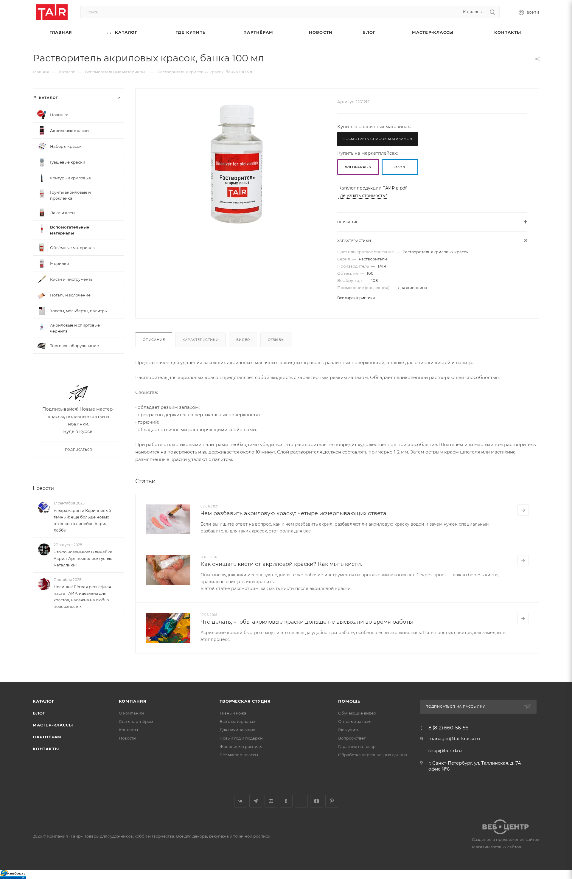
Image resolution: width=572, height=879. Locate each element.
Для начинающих (237, 729)
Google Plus (301, 801)
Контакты (46, 748)
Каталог (44, 701)
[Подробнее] (523, 510)
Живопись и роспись (241, 746)
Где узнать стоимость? (362, 195)
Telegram (255, 801)
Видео (243, 340)
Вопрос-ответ (352, 738)
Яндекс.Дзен (316, 801)
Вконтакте (240, 801)
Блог (39, 713)
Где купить (348, 729)
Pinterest (331, 801)
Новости (43, 488)
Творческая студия (245, 701)
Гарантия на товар (357, 746)
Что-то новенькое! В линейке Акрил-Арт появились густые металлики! (83, 558)
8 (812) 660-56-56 (448, 728)
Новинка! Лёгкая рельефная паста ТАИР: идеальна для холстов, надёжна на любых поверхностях (82, 596)
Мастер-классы (53, 725)
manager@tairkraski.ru (454, 738)
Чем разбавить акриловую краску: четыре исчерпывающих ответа (293, 513)
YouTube (271, 801)
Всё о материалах (237, 721)
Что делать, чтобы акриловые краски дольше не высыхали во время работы (306, 622)
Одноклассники (286, 801)
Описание (154, 340)
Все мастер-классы (239, 754)
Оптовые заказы (354, 721)
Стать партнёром (136, 721)
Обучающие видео (357, 713)
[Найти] (492, 12)
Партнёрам (47, 736)
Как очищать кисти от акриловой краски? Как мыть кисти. (281, 564)
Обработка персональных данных (372, 754)
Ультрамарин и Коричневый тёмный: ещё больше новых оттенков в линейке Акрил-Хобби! (82, 520)
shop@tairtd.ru (445, 750)
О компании (131, 713)
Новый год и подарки (241, 738)
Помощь (349, 701)
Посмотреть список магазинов (377, 139)
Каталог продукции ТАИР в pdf (372, 188)
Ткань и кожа (233, 713)
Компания (133, 701)
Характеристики (200, 340)
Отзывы (276, 340)
